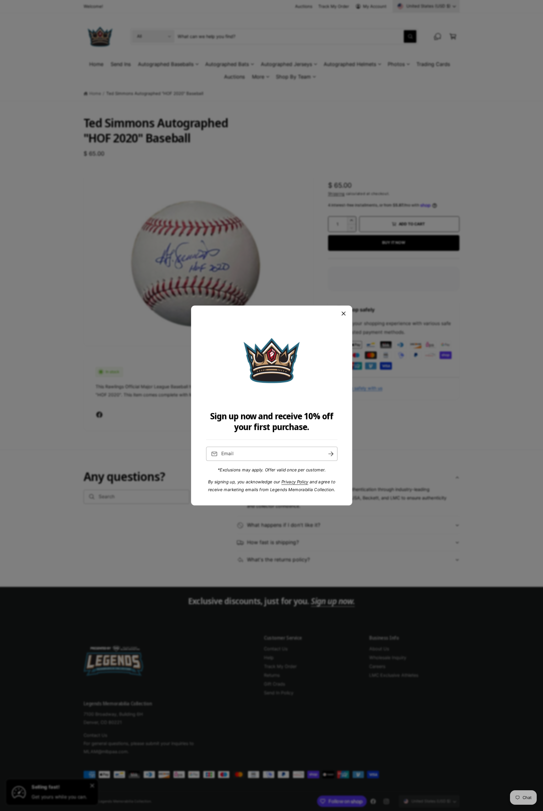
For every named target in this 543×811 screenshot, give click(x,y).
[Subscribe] (330, 454)
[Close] (343, 314)
